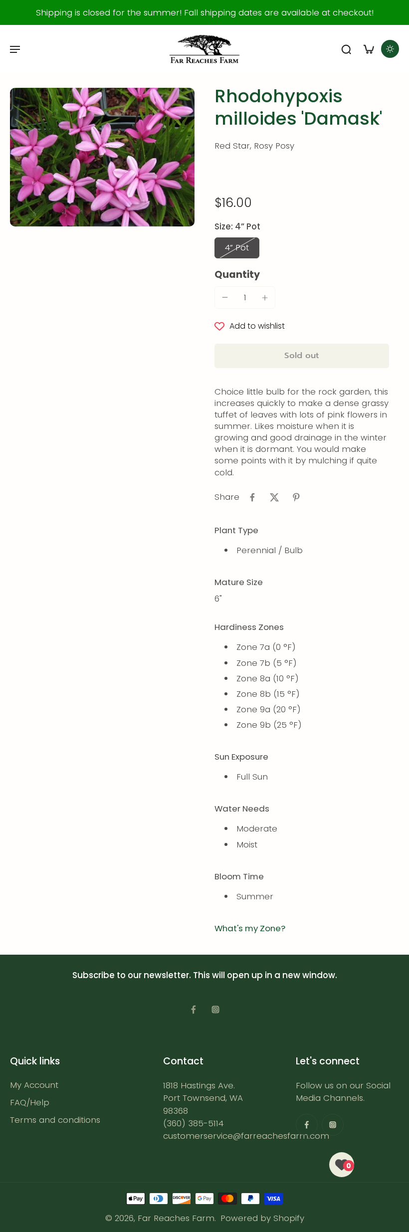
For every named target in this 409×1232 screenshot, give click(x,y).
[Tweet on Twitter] (274, 497)
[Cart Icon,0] (368, 49)
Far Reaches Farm (176, 1218)
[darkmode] (390, 49)
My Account (34, 1085)
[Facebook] (193, 1010)
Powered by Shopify (262, 1218)
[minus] (225, 297)
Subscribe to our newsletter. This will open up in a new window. (204, 975)
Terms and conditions (55, 1120)
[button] (301, 356)
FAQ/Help (29, 1102)
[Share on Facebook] (252, 497)
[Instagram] (215, 1010)
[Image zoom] (102, 157)
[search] (346, 49)
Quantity (237, 274)
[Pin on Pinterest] (296, 497)
